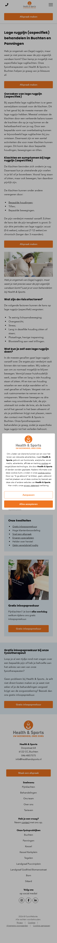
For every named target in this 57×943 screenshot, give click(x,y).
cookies (44, 463)
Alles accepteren (28, 504)
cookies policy (44, 473)
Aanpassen (29, 494)
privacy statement (31, 485)
